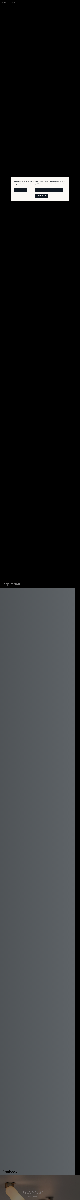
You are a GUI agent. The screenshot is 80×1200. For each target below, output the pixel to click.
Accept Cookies (41, 195)
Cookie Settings (20, 190)
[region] (40, 189)
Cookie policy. (42, 185)
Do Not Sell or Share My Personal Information (49, 190)
